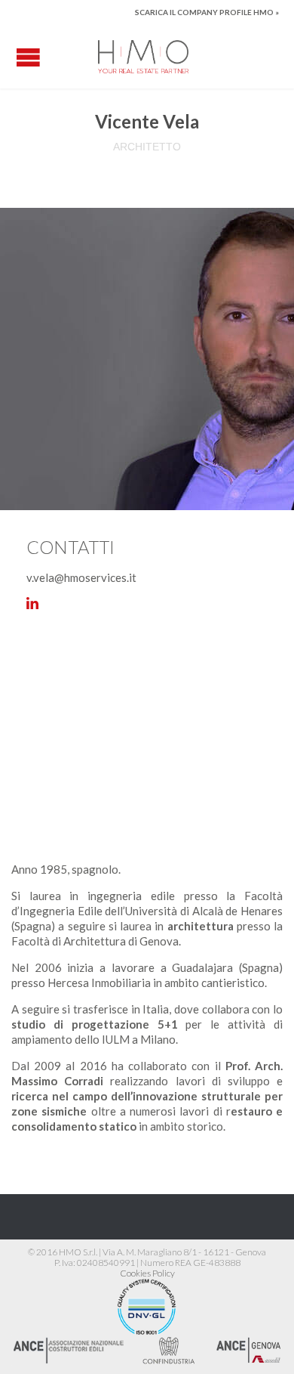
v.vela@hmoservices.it (81, 577)
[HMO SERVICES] (143, 56)
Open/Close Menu (28, 57)
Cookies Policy (147, 1273)
